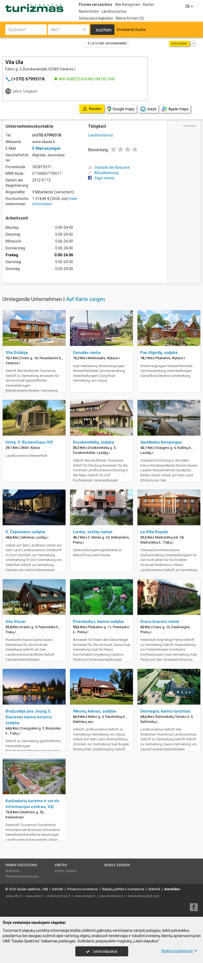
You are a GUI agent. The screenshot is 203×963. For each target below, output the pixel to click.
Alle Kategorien (127, 4)
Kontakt (57, 889)
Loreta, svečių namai (92, 532)
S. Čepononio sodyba (25, 532)
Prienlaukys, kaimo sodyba (98, 621)
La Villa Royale (154, 532)
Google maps (124, 109)
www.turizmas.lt (58, 896)
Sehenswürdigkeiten (96, 18)
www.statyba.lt (84, 896)
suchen (104, 30)
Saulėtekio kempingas (161, 442)
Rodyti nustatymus (177, 951)
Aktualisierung (106, 173)
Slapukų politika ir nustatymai (123, 889)
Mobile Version (117, 865)
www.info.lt (14, 896)
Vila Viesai (15, 621)
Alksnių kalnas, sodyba (94, 711)
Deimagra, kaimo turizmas (165, 711)
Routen (71, 871)
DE (188, 6)
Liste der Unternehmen (108, 43)
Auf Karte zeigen (85, 299)
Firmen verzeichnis (95, 4)
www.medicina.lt (111, 896)
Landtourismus (114, 11)
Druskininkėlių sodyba (93, 442)
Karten (148, 4)
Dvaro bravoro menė (159, 621)
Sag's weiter (104, 178)
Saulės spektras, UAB (32, 889)
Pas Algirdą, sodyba (159, 352)
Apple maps (178, 109)
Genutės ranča (86, 352)
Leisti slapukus (104, 951)
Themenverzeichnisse (21, 876)
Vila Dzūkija (17, 352)
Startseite (12, 871)
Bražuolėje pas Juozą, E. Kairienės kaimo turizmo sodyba (29, 717)
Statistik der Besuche (112, 167)
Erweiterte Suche (131, 30)
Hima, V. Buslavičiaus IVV (29, 442)
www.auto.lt (34, 896)
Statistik (154, 889)
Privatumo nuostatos (82, 889)
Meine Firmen (130, 18)
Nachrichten (89, 11)
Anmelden (172, 889)
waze (151, 109)
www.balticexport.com (143, 896)
